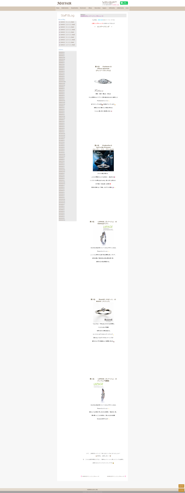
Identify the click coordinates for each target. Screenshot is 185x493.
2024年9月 (61, 52)
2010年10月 (61, 220)
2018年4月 (61, 126)
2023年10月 (61, 59)
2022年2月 (61, 79)
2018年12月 (61, 116)
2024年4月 (61, 55)
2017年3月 (61, 149)
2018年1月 (61, 131)
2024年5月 (61, 54)
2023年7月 (61, 64)
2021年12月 (61, 81)
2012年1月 (61, 197)
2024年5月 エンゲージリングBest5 (68, 24)
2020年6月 (61, 92)
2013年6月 (61, 176)
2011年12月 (61, 199)
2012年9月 (61, 185)
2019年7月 (61, 107)
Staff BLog (67, 15)
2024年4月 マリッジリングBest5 (67, 27)
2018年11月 (61, 118)
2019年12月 (61, 100)
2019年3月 (61, 112)
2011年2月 (61, 216)
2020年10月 (61, 85)
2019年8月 (61, 105)
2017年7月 (61, 142)
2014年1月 (61, 168)
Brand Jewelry (75, 8)
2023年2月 (61, 69)
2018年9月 (61, 119)
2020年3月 (61, 95)
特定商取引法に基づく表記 (92, 489)
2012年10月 (61, 183)
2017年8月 (61, 140)
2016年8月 (61, 159)
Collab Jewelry (120, 8)
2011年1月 (61, 218)
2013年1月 (61, 180)
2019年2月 (61, 114)
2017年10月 (61, 137)
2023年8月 (61, 62)
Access (127, 8)
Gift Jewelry (111, 8)
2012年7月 (61, 188)
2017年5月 (61, 145)
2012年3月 (61, 194)
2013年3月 (61, 178)
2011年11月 (61, 201)
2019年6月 (61, 109)
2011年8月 (61, 206)
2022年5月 (61, 74)
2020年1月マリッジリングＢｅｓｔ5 (90, 476)
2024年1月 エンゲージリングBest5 (68, 44)
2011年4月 (61, 213)
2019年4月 (61, 111)
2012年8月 (61, 187)
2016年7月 (61, 161)
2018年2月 (61, 130)
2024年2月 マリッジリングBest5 (67, 37)
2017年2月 (61, 150)
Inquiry (104, 8)
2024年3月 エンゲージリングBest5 (68, 34)
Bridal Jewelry (65, 8)
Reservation (97, 8)
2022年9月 (61, 71)
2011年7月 (61, 207)
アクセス (181, 490)
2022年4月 (61, 76)
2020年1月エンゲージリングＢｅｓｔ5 (92, 16)
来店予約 (181, 486)
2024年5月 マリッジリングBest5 (67, 22)
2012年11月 (61, 182)
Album (90, 8)
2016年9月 (61, 157)
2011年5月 (61, 211)
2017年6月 (61, 143)
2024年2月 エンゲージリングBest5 (68, 39)
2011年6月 (61, 209)
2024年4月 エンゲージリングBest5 (68, 29)
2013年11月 (61, 171)
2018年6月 (61, 123)
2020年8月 (61, 88)
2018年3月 (61, 128)
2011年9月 (61, 204)
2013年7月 (61, 175)
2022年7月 (61, 73)
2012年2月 (61, 195)
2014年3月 (61, 166)
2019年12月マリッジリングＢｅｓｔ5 (115, 476)
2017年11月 (61, 135)
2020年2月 (61, 97)
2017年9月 (61, 138)
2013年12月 (61, 169)
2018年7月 (61, 121)
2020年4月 (61, 93)
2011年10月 (61, 202)
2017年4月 (61, 147)
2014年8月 (61, 162)
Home (57, 8)
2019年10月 (61, 104)
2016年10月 (61, 156)
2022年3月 (61, 78)
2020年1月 (61, 99)
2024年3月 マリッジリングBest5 (67, 32)
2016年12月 (61, 154)
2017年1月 (61, 152)
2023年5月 (61, 66)
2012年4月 (61, 192)
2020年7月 (61, 90)
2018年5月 (61, 124)
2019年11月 (61, 102)
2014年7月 (61, 164)
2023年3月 (61, 67)
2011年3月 (61, 214)
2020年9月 (61, 86)
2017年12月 (61, 133)
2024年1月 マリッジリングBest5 (67, 42)
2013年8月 (61, 173)
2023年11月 (61, 57)
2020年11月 (61, 83)
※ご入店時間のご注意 (115, 4)
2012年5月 (61, 190)
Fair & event (83, 8)
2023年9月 (61, 60)
